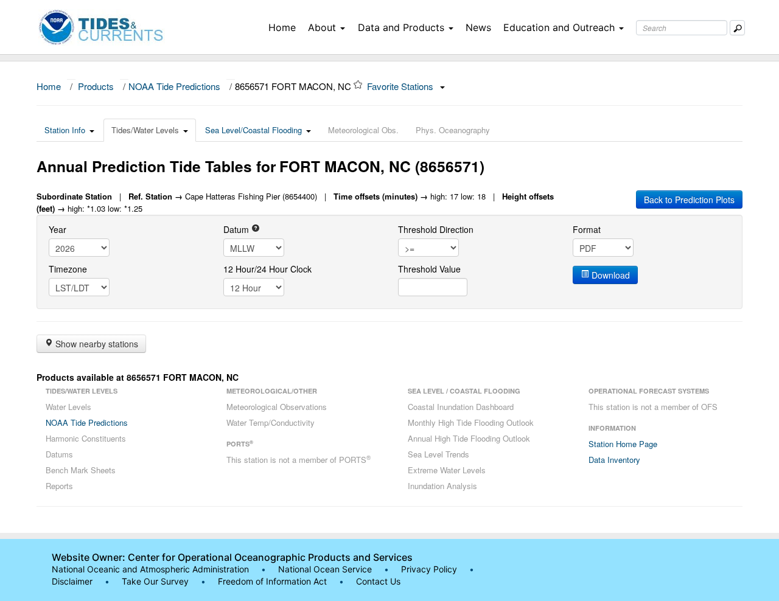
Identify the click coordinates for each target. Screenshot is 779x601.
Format (587, 229)
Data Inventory (614, 459)
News (478, 27)
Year (57, 229)
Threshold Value (429, 269)
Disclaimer (72, 581)
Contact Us (378, 581)
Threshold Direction (435, 229)
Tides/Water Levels (145, 130)
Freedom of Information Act (272, 581)
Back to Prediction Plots (689, 199)
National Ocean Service (325, 569)
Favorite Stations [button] (401, 86)
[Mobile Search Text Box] (737, 27)
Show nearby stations (95, 344)
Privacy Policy (429, 569)
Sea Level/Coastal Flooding (253, 130)
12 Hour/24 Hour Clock (267, 269)
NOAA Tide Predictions (174, 86)
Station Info (64, 130)
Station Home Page (623, 444)
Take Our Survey (156, 581)
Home (282, 27)
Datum (237, 229)
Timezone (68, 269)
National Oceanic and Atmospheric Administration (150, 569)
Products (96, 86)
